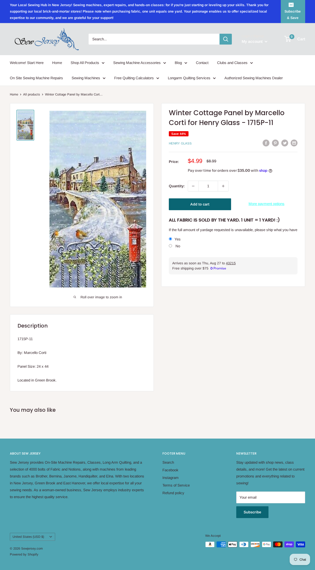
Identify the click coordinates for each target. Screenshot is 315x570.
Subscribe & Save (292, 14)
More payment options (266, 204)
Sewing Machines (86, 78)
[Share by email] (294, 142)
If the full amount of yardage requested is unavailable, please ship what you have (233, 230)
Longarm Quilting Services (189, 78)
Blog (178, 63)
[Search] (226, 39)
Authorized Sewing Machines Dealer (253, 78)
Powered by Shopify (24, 554)
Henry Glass (180, 143)
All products (31, 94)
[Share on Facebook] (266, 142)
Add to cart (199, 204)
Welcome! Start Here (27, 63)
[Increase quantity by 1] (223, 186)
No (177, 246)
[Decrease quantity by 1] (193, 186)
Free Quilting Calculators (134, 78)
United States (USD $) (28, 536)
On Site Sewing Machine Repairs (36, 78)
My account (253, 41)
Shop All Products (85, 63)
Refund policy (173, 493)
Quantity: (177, 186)
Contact (202, 63)
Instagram (170, 477)
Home (57, 63)
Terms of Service (176, 485)
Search (168, 462)
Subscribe (252, 512)
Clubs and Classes (232, 63)
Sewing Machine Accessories (137, 63)
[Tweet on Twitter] (284, 142)
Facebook (170, 470)
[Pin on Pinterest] (275, 142)
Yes (177, 239)
